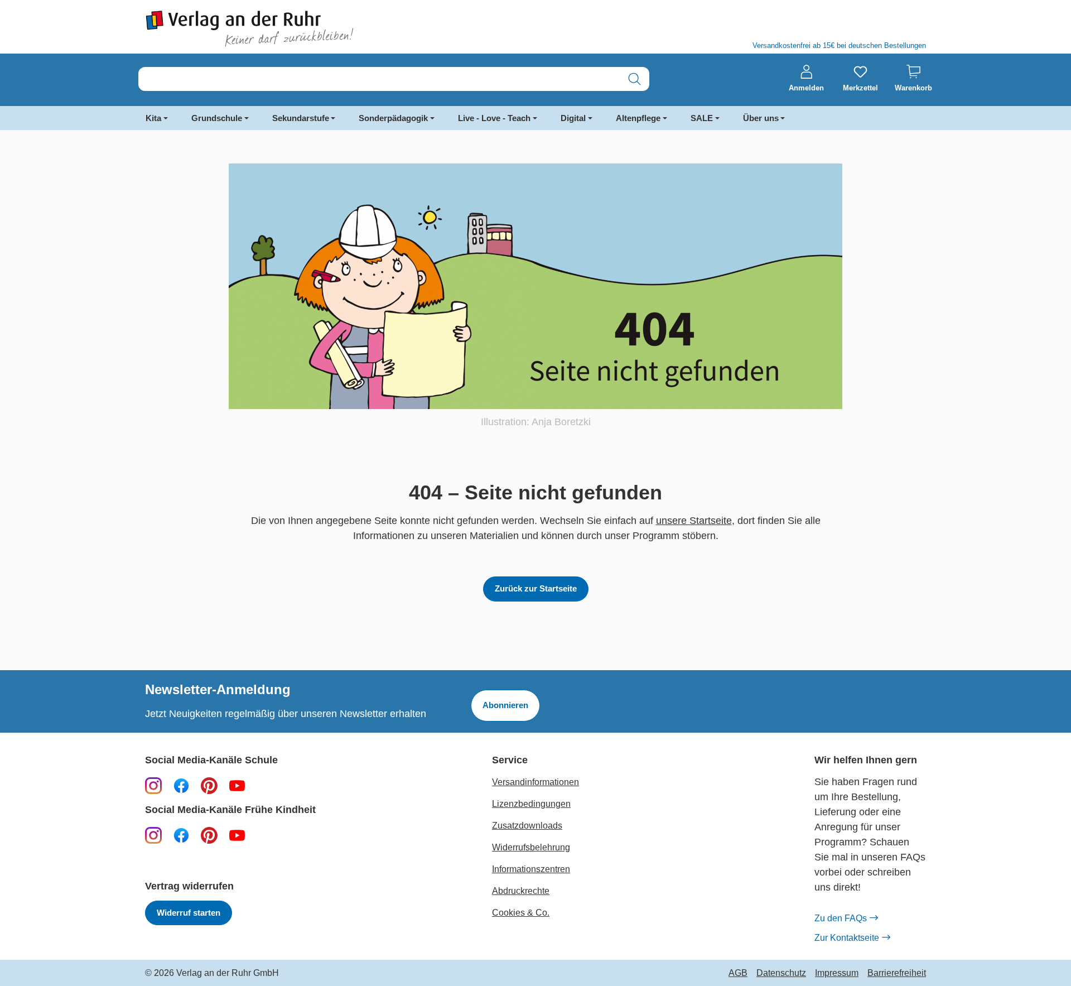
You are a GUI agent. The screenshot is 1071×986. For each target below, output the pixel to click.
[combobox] (379, 79)
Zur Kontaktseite (846, 937)
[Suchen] (634, 79)
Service (510, 760)
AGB (738, 973)
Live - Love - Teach (494, 118)
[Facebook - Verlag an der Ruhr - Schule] (181, 785)
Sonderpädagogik (393, 118)
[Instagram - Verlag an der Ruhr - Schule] (153, 785)
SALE (702, 118)
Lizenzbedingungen (531, 804)
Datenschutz (781, 973)
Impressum (836, 973)
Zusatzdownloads (527, 825)
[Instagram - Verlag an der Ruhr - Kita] (153, 834)
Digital (573, 118)
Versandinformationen (535, 782)
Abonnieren (505, 705)
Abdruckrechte (520, 891)
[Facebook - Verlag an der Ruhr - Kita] (181, 834)
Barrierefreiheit (896, 973)
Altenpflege (638, 118)
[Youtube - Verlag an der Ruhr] (237, 785)
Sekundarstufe (300, 118)
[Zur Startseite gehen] (334, 28)
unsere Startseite (694, 520)
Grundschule (216, 118)
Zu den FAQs (840, 918)
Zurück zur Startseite (536, 588)
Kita (153, 118)
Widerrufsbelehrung (531, 847)
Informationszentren (531, 869)
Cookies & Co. (520, 912)
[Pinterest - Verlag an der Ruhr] (209, 785)
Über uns (761, 118)
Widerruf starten (188, 912)
